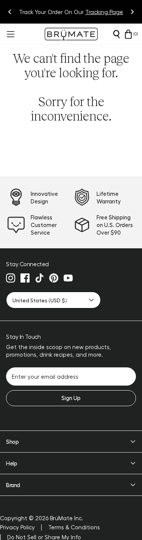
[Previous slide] (10, 12)
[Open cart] (128, 34)
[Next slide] (132, 12)
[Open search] (116, 34)
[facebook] (25, 278)
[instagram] (10, 278)
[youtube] (68, 278)
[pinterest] (53, 278)
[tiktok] (39, 278)
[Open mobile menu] (10, 34)
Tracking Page (104, 11)
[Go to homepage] (71, 34)
